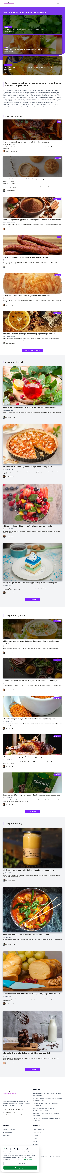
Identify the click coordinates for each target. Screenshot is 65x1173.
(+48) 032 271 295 (10, 1112)
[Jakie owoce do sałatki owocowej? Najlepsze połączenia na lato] (32, 504)
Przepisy (35, 1144)
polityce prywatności (26, 1159)
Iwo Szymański (10, 476)
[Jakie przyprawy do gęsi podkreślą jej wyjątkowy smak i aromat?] (32, 744)
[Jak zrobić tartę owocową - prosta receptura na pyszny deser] (32, 444)
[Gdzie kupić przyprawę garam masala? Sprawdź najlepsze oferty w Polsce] (32, 207)
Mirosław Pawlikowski (11, 1063)
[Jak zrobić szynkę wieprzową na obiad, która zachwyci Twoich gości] (32, 44)
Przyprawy (36, 1138)
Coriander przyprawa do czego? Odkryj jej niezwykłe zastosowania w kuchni (25, 29)
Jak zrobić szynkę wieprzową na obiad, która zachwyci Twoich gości (23, 49)
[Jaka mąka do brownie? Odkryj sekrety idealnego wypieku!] (32, 1031)
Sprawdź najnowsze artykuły (32, 350)
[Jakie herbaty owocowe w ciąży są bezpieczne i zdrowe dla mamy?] (32, 385)
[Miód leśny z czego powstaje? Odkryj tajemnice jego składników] (32, 848)
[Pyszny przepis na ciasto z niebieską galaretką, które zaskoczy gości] (32, 562)
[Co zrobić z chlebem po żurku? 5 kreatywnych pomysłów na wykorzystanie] (32, 166)
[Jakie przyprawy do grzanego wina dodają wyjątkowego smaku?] (32, 321)
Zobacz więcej (32, 599)
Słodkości (36, 1135)
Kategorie (36, 1125)
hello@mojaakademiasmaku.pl (13, 1115)
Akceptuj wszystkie (20, 1168)
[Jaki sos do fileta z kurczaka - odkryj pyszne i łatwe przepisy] (32, 909)
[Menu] (58, 3)
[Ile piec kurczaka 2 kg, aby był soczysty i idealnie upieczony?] (32, 129)
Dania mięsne (37, 1132)
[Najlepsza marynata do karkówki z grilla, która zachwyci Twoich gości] (32, 668)
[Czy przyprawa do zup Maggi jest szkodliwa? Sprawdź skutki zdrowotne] (32, 65)
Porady (35, 1141)
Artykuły (36, 1089)
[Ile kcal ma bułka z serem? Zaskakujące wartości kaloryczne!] (32, 283)
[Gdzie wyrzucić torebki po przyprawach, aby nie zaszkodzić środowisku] (32, 782)
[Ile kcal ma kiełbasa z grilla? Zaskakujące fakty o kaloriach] (32, 245)
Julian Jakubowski (10, 417)
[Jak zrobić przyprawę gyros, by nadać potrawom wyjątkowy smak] (32, 706)
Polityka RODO (44, 1156)
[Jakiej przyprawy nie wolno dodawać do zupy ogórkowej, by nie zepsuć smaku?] (32, 629)
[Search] (60, 3)
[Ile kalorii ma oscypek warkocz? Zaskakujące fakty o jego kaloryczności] (32, 971)
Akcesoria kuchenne (38, 1129)
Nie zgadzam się (20, 1163)
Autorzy (6, 1125)
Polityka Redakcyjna (55, 1156)
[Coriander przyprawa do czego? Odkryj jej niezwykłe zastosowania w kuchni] (32, 24)
